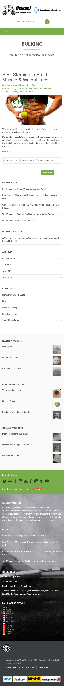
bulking (5, 88)
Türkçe (9, 632)
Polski (8, 624)
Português (10, 626)
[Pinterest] (31, 481)
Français (9, 618)
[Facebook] (15, 481)
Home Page (11, 668)
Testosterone (45, 88)
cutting (13, 88)
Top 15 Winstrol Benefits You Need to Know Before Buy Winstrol (30, 214)
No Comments (46, 160)
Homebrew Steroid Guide (13, 295)
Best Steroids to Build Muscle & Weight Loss (25, 77)
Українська (10, 634)
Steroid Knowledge (21, 85)
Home (27, 54)
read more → (8, 151)
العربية (8, 610)
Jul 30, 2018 (11, 160)
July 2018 (6, 271)
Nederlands (11, 622)
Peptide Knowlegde (11, 308)
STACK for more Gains (27, 88)
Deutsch (9, 612)
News (4, 301)
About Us (30, 668)
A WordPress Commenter (13, 238)
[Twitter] (4, 481)
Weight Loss (19, 91)
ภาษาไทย (10, 630)
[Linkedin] (20, 481)
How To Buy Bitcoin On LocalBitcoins (18, 221)
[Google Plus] (41, 481)
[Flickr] (10, 481)
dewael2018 (28, 160)
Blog (21, 668)
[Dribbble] (47, 481)
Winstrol (29, 91)
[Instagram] (36, 481)
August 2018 (8, 265)
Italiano (9, 620)
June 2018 (7, 278)
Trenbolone (7, 91)
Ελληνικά (10, 614)
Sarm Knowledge (9, 314)
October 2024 (8, 259)
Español (9, 616)
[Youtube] (25, 481)
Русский (9, 628)
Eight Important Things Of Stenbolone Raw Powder (24, 189)
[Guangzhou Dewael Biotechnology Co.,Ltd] (6, 646)
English (9, 608)
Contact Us (43, 668)
